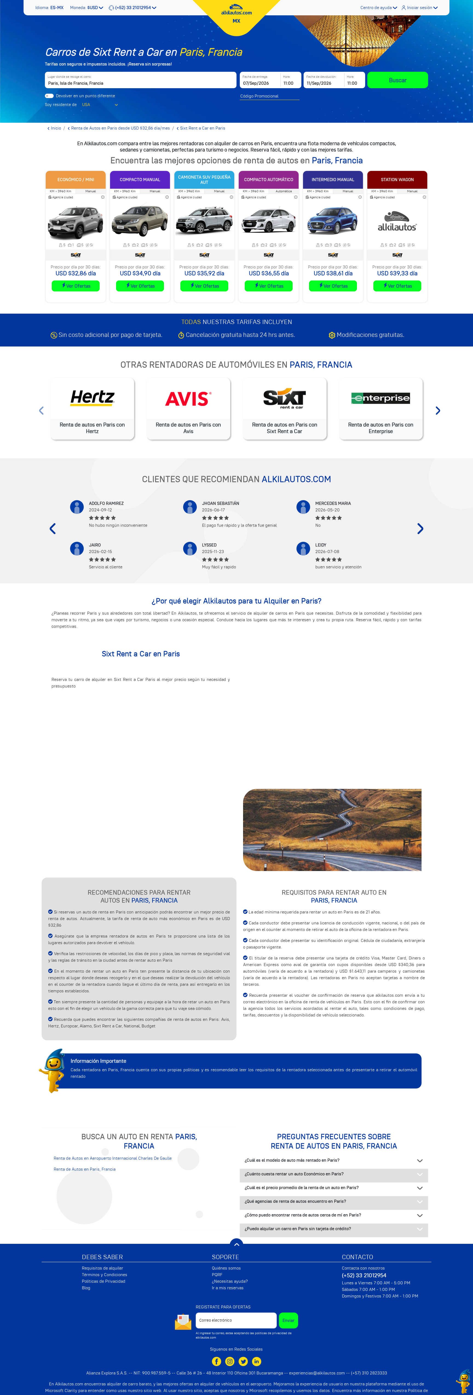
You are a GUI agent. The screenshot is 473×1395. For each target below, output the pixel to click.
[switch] (49, 96)
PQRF (217, 1274)
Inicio (55, 128)
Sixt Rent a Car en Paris (202, 128)
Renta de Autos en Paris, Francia (85, 1169)
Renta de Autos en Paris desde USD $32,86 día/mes (120, 128)
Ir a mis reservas (228, 1287)
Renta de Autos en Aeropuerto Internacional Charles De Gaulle (113, 1158)
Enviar (288, 1320)
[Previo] (52, 528)
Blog (86, 1287)
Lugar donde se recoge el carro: (69, 77)
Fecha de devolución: (321, 77)
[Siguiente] (420, 528)
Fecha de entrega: (255, 77)
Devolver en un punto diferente (85, 95)
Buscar (398, 80)
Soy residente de (61, 104)
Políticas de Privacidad (103, 1281)
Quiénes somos (226, 1268)
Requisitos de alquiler (102, 1268)
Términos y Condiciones (104, 1274)
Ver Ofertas (78, 286)
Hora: (286, 77)
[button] (50, 7)
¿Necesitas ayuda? (230, 1281)
